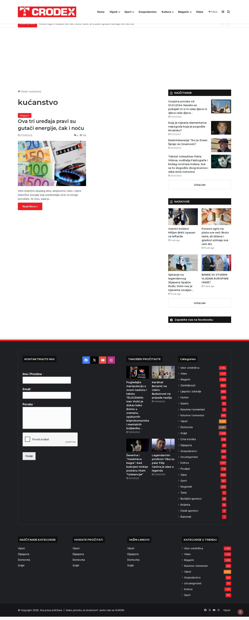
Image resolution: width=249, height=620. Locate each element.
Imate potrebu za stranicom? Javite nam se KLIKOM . (96, 610)
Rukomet (185, 516)
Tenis (183, 492)
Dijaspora (186, 445)
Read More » (30, 206)
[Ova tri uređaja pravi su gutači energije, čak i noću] (52, 163)
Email (27, 389)
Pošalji (29, 456)
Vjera (183, 474)
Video (199, 11)
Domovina (186, 427)
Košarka (185, 504)
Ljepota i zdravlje (190, 391)
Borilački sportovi (190, 498)
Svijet (183, 433)
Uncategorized (189, 456)
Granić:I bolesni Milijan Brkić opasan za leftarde (181, 232)
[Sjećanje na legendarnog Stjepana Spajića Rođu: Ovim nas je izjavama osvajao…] (183, 262)
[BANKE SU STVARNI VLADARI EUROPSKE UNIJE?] (216, 262)
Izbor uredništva (189, 367)
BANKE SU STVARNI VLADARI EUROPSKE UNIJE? (215, 278)
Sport (127, 11)
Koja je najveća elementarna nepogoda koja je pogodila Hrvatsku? (187, 126)
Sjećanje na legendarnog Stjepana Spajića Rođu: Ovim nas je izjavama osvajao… (181, 282)
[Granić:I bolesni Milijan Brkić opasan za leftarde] (183, 216)
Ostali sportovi (189, 510)
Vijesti (113, 11)
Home (100, 11)
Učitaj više (200, 184)
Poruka (29, 404)
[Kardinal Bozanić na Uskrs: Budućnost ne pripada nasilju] (163, 372)
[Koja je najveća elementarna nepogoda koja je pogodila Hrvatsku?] (221, 128)
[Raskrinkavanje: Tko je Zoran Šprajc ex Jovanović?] (221, 145)
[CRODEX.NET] (47, 12)
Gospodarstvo (148, 11)
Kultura (166, 11)
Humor (184, 397)
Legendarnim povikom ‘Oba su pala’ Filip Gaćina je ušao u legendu (163, 463)
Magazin (183, 11)
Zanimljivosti (187, 385)
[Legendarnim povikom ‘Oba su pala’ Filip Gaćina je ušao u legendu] (163, 445)
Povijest (185, 468)
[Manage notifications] (240, 612)
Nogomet (186, 486)
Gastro (184, 403)
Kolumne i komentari (192, 409)
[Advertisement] (124, 58)
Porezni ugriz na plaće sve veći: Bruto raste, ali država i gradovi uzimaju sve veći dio (215, 236)
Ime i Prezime (33, 374)
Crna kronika (188, 439)
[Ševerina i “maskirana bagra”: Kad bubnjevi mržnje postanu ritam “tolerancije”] (137, 445)
